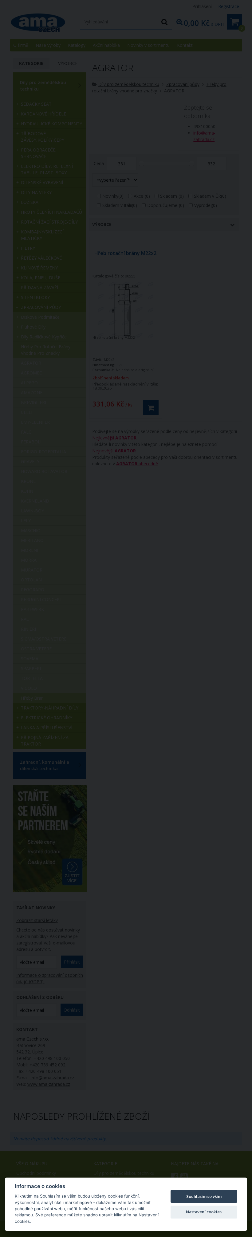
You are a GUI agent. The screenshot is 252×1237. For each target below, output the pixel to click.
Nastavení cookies (204, 1212)
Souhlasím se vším (204, 1196)
